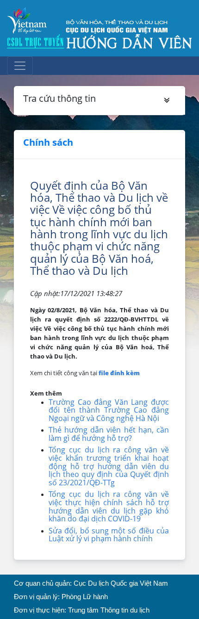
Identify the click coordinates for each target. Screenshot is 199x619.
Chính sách (48, 142)
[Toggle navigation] (20, 65)
